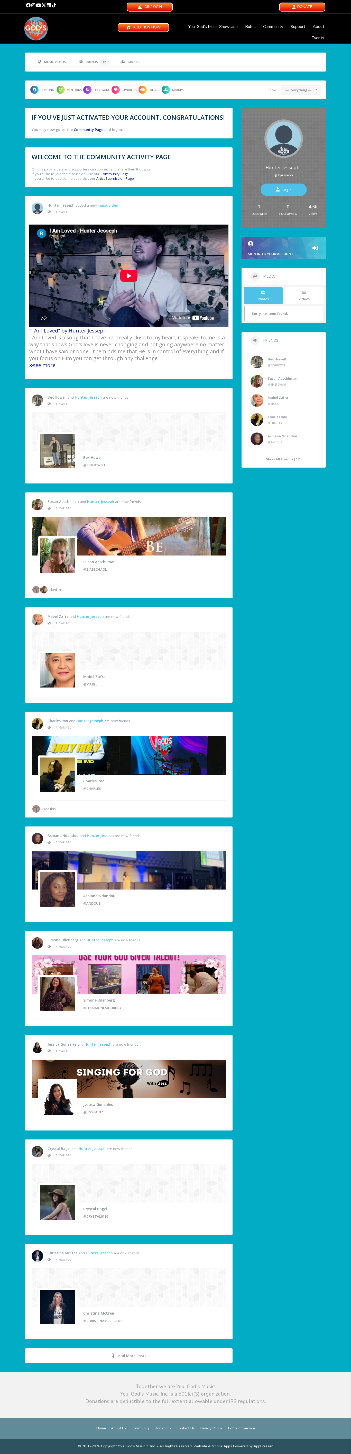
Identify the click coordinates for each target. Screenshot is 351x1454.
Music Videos (55, 62)
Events (317, 38)
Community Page (88, 129)
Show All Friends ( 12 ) (283, 459)
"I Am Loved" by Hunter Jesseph (68, 330)
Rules (250, 26)
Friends (96, 62)
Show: (272, 90)
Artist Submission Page (115, 178)
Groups (134, 62)
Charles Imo (58, 721)
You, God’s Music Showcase (213, 26)
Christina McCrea (63, 1253)
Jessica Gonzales (62, 1044)
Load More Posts (131, 1355)
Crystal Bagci (59, 1148)
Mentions (74, 90)
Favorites (129, 90)
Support (298, 26)
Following (102, 90)
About (318, 26)
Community (273, 26)
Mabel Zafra (58, 616)
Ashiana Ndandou (63, 835)
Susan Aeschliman (63, 501)
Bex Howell (57, 397)
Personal (48, 90)
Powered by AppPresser (253, 1446)
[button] (28, 5)
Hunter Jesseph (61, 205)
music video (108, 205)
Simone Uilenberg (63, 940)
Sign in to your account (270, 253)
